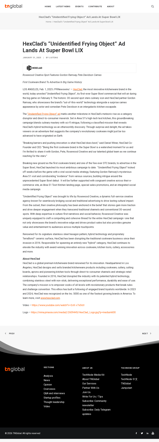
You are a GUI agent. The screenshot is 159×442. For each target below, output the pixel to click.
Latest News (63, 6)
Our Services (89, 383)
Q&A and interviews (54, 393)
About (110, 6)
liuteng (53, 58)
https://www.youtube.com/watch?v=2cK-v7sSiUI (58, 305)
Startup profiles (52, 397)
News (47, 380)
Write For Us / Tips (92, 396)
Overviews (49, 388)
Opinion (48, 384)
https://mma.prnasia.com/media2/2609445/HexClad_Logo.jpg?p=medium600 (73, 312)
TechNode (126, 374)
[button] (152, 6)
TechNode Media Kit (93, 374)
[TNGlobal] (13, 6)
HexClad (77, 89)
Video (47, 406)
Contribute (95, 6)
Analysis (48, 375)
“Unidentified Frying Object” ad (43, 113)
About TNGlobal (90, 379)
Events (79, 6)
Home (48, 6)
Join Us (86, 392)
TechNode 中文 (129, 379)
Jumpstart (126, 387)
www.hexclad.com (50, 298)
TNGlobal (126, 383)
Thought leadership (54, 402)
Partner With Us (90, 387)
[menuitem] (48, 6)
